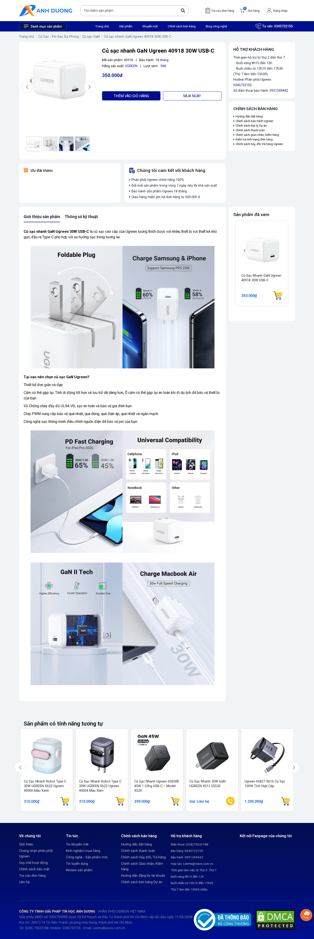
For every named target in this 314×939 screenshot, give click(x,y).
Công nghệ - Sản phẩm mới (86, 857)
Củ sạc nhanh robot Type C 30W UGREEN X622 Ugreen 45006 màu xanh (45, 786)
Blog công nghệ (216, 26)
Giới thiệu (26, 844)
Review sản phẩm (79, 870)
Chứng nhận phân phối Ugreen (36, 853)
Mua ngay (192, 96)
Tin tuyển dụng (77, 864)
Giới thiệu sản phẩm (42, 216)
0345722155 (283, 26)
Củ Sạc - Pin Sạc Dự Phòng (58, 37)
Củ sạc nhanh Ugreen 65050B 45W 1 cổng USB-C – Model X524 (156, 786)
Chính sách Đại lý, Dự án (251, 125)
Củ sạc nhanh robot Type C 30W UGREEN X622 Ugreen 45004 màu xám (100, 786)
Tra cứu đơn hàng (32, 876)
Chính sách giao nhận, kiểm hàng (257, 135)
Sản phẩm (125, 26)
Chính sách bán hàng (182, 26)
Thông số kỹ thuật (81, 216)
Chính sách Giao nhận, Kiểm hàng (142, 866)
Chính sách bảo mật (34, 869)
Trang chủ (102, 26)
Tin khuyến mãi (77, 844)
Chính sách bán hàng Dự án (141, 882)
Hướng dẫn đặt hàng (249, 116)
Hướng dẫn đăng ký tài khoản (143, 876)
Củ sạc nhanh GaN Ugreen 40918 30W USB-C (137, 37)
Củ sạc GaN (91, 37)
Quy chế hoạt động (33, 863)
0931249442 (279, 91)
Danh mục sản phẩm (46, 26)
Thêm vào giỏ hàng (131, 96)
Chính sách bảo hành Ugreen (254, 121)
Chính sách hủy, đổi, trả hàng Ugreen (259, 144)
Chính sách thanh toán (250, 130)
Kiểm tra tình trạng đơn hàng (254, 139)
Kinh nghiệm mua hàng (83, 851)
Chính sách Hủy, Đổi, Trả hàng (143, 857)
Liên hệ (24, 882)
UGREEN (131, 66)
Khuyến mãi (150, 26)
